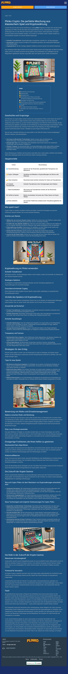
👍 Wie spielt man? (24, 95)
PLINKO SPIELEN (17, 7)
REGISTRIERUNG (50, 7)
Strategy (58, 645)
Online (57, 651)
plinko (37, 27)
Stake (44, 641)
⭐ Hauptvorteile (23, 93)
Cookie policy (33, 659)
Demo (57, 641)
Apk (56, 655)
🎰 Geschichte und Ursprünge (27, 91)
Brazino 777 (46, 653)
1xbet (44, 650)
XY (56, 647)
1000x (44, 651)
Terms (27, 659)
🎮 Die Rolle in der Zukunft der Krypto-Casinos (31, 108)
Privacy (41, 659)
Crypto (44, 647)
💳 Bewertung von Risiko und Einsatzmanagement (32, 102)
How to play (58, 648)
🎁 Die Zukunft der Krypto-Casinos (28, 107)
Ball (57, 650)
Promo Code (57, 643)
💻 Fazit (21, 110)
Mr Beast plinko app (46, 645)
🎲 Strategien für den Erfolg (26, 100)
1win (44, 648)
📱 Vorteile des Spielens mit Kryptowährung (30, 98)
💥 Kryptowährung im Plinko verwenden (29, 97)
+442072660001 (11, 648)
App (44, 643)
